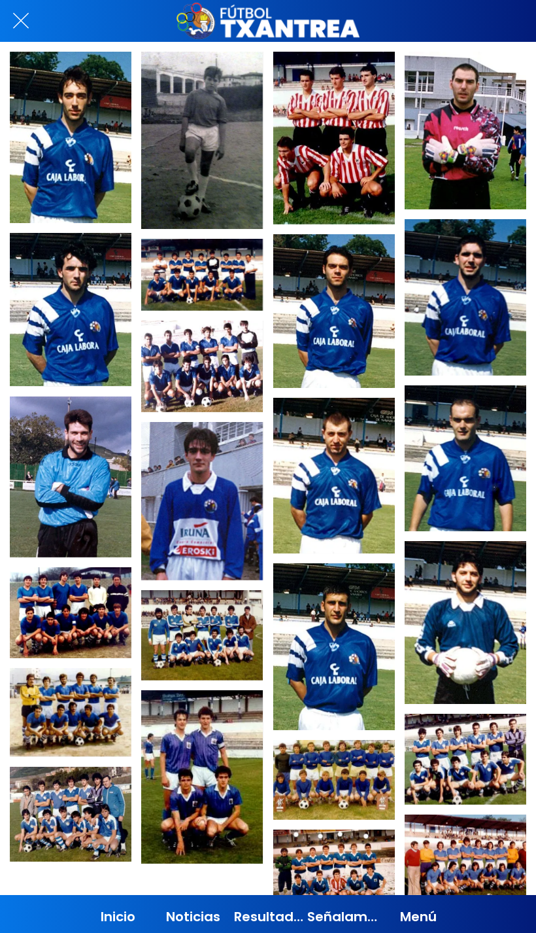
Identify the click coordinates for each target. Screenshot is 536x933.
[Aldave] (465, 130)
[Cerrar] (21, 21)
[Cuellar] (334, 646)
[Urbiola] (334, 476)
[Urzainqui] (465, 458)
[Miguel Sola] (202, 140)
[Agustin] (70, 476)
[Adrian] (334, 311)
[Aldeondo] (70, 309)
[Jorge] (465, 622)
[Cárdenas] (465, 297)
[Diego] (70, 137)
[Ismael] (202, 501)
